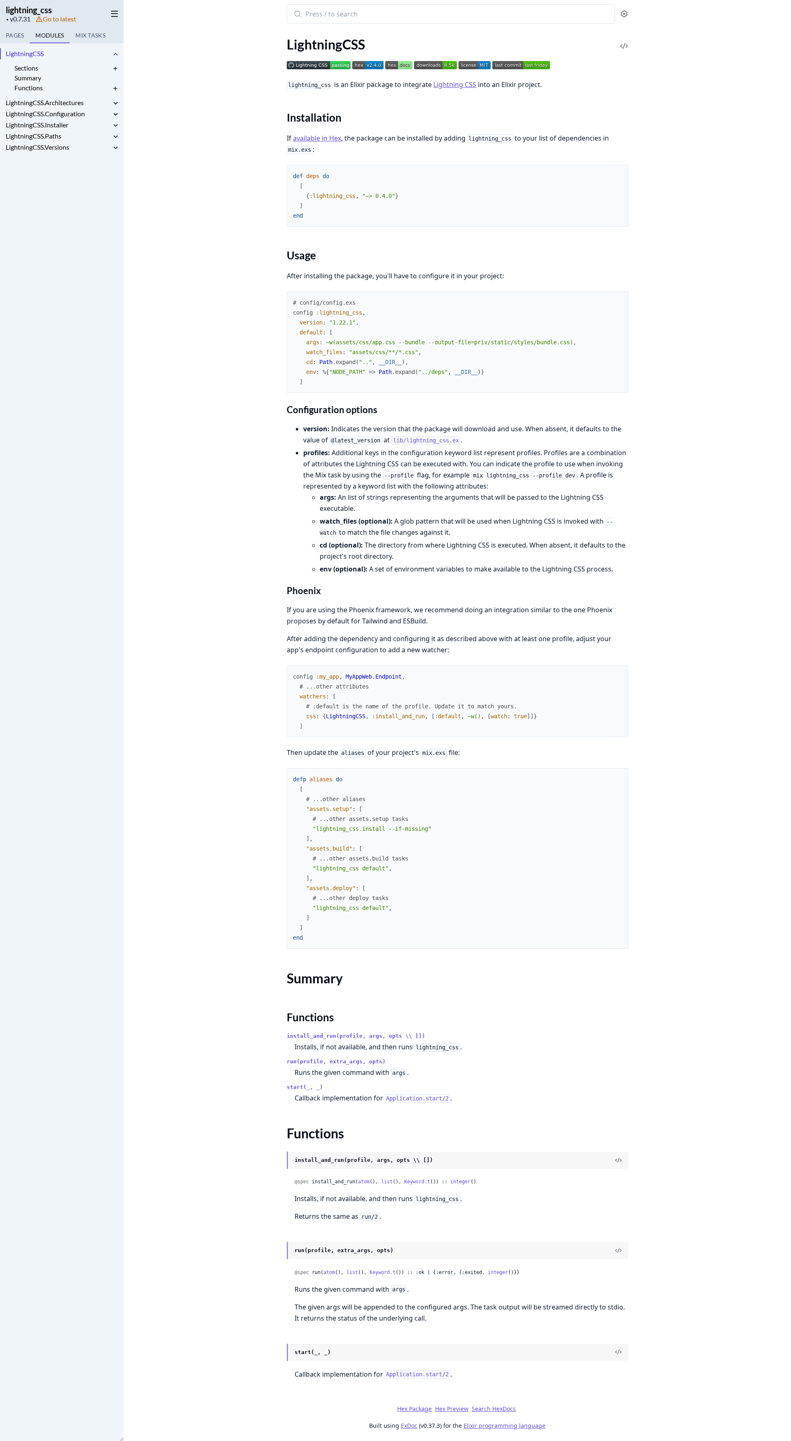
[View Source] (624, 40)
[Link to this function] (278, 1161)
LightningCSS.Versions (37, 147)
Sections (26, 68)
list (387, 1182)
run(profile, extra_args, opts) (336, 1061)
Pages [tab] (15, 35)
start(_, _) (305, 1087)
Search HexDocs (494, 1409)
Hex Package (414, 1409)
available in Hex (317, 138)
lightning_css (29, 10)
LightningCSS (25, 53)
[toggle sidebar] (113, 13)
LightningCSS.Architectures (45, 102)
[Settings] (624, 14)
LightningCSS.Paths (33, 136)
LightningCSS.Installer (37, 125)
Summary (27, 78)
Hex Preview (451, 1409)
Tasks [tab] (90, 35)
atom (364, 1182)
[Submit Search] (297, 15)
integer (460, 1182)
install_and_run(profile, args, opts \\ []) (356, 1036)
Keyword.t (417, 1182)
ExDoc (409, 1425)
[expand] (115, 54)
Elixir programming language (504, 1425)
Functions (28, 88)
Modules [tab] (49, 35)
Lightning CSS (454, 84)
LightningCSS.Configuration (45, 114)
